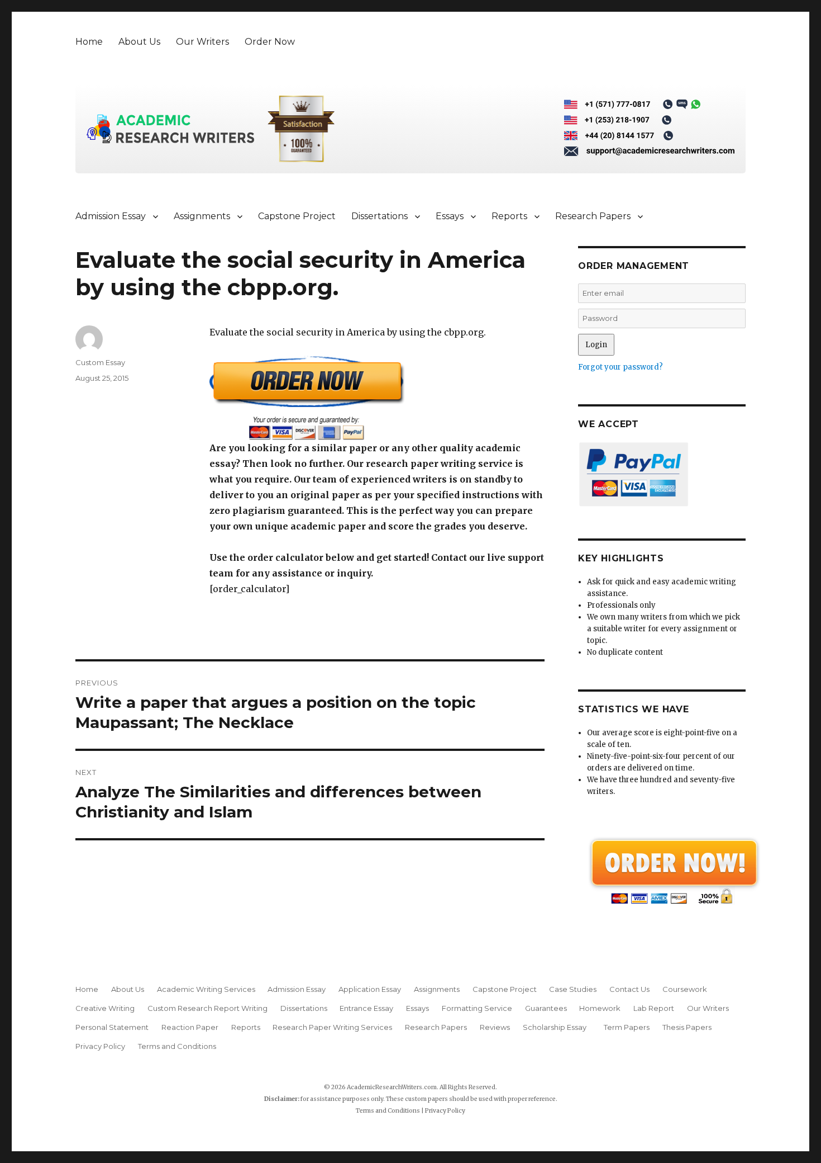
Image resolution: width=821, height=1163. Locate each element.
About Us (139, 41)
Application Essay (369, 989)
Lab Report (653, 1008)
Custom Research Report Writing (207, 1008)
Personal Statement (112, 1027)
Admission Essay (110, 216)
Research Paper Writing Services (332, 1027)
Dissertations (379, 216)
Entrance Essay (366, 1008)
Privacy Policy (100, 1046)
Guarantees (546, 1008)
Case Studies (572, 989)
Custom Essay (100, 362)
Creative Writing (105, 1008)
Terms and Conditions (177, 1046)
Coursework (684, 989)
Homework (599, 1008)
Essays (450, 216)
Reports (509, 216)
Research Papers (593, 216)
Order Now (270, 41)
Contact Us (629, 989)
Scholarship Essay (557, 1027)
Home (89, 41)
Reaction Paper (189, 1027)
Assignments (202, 216)
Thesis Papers (687, 1027)
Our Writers (202, 41)
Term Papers (627, 1027)
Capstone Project (297, 216)
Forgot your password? (620, 367)
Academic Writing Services (206, 989)
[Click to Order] (377, 398)
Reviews (495, 1027)
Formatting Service (477, 1008)
